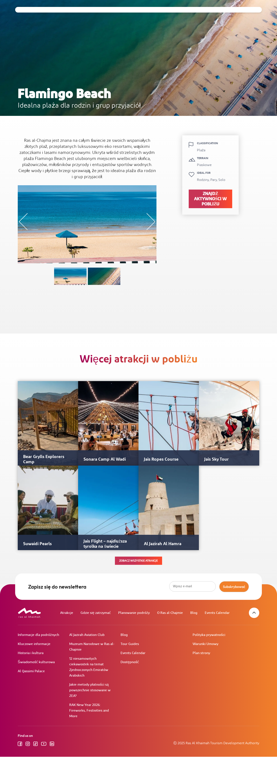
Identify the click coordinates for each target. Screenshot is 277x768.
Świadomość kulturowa (36, 662)
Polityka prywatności (209, 635)
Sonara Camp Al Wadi (105, 459)
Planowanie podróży (134, 613)
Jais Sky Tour (216, 459)
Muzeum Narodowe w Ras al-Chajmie (91, 647)
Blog (193, 613)
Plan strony (201, 653)
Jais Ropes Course (161, 459)
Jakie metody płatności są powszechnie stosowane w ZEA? (90, 690)
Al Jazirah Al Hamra (162, 543)
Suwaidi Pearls (37, 543)
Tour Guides (130, 644)
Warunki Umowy (205, 644)
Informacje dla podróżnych (38, 635)
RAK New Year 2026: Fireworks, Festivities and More (89, 711)
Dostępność (130, 662)
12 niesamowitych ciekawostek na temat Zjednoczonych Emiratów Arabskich (88, 667)
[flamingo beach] (70, 276)
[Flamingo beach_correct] (104, 276)
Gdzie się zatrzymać (96, 613)
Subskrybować (234, 586)
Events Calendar (217, 613)
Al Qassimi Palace (31, 671)
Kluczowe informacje (34, 644)
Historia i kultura (30, 653)
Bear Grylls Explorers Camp (43, 459)
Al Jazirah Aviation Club (87, 635)
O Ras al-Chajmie (170, 613)
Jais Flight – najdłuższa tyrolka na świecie (105, 544)
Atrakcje (66, 613)
